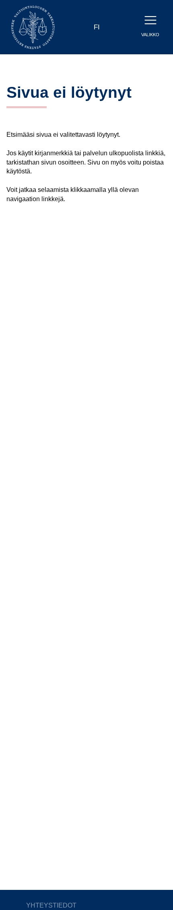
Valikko (150, 34)
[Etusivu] (33, 27)
